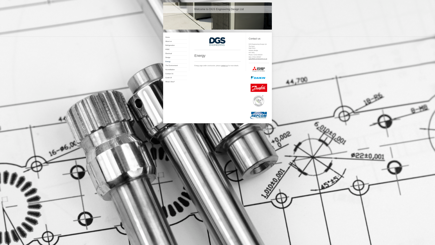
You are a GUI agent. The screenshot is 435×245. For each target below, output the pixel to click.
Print (169, 128)
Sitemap (175, 128)
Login (268, 127)
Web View (266, 129)
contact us (224, 65)
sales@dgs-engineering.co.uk (258, 59)
